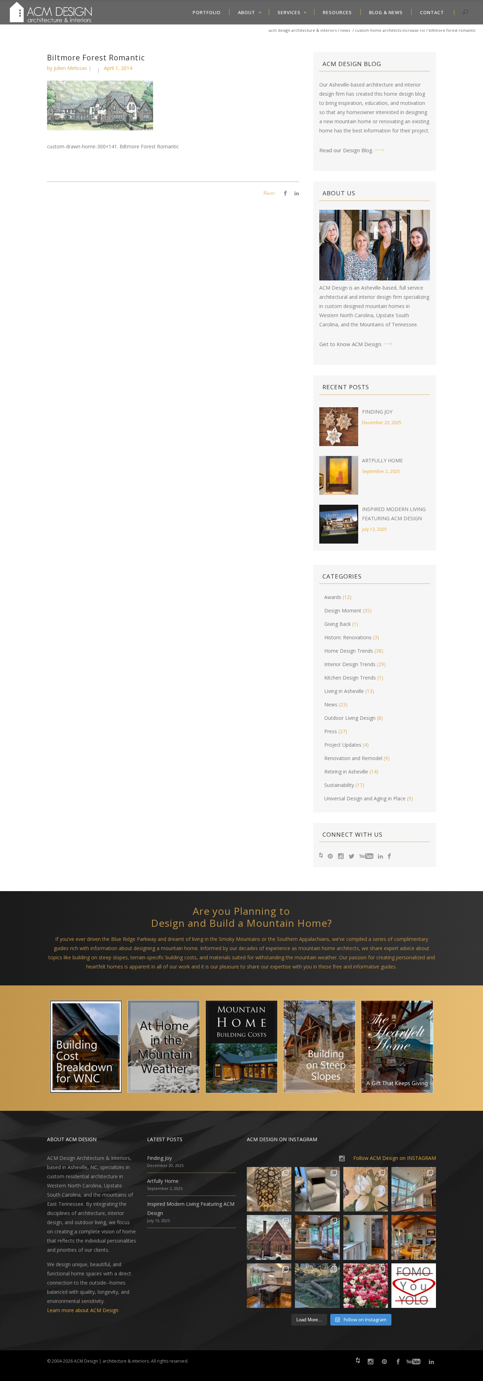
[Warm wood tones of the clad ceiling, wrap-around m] (413, 1237)
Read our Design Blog (345, 150)
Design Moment (342, 610)
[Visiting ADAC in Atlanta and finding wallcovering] (365, 1189)
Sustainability (339, 785)
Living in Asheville (344, 691)
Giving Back (337, 624)
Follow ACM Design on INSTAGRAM (394, 1158)
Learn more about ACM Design (82, 1310)
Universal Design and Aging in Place (365, 798)
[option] (86, 1048)
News (345, 30)
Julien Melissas (70, 68)
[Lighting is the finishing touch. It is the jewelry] (269, 1189)
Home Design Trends (348, 650)
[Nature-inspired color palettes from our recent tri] (365, 1285)
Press (330, 731)
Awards (332, 597)
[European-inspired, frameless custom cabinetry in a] (269, 1285)
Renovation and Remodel (353, 758)
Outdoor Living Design (350, 718)
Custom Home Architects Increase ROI (390, 30)
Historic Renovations (348, 637)
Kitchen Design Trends (350, 677)
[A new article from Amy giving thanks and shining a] (317, 1285)
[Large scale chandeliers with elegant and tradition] (413, 1189)
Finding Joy (377, 411)
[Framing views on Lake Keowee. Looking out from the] (269, 1237)
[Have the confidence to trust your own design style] (413, 1285)
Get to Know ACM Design (350, 344)
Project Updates (342, 744)
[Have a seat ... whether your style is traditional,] (317, 1189)
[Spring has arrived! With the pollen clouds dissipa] (317, 1237)
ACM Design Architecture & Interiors (303, 30)
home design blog (404, 93)
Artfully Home (382, 460)
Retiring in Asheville (346, 771)
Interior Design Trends (350, 664)
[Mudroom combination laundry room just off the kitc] (365, 1237)
